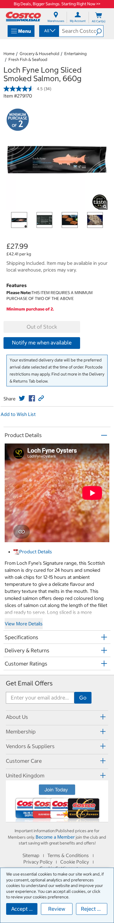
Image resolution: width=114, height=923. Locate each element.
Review (56, 908)
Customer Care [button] (24, 760)
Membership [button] (21, 731)
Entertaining (75, 53)
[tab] (57, 717)
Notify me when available (42, 342)
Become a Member (55, 837)
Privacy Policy (37, 862)
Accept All (23, 908)
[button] (99, 31)
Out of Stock (42, 326)
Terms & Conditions (68, 855)
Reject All (92, 908)
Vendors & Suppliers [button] (30, 746)
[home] (23, 16)
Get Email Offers (29, 683)
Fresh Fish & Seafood (27, 59)
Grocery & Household (39, 53)
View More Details (24, 624)
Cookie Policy (74, 862)
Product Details (35, 552)
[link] (21, 398)
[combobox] (48, 31)
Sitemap (31, 855)
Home (9, 53)
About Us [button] (17, 717)
